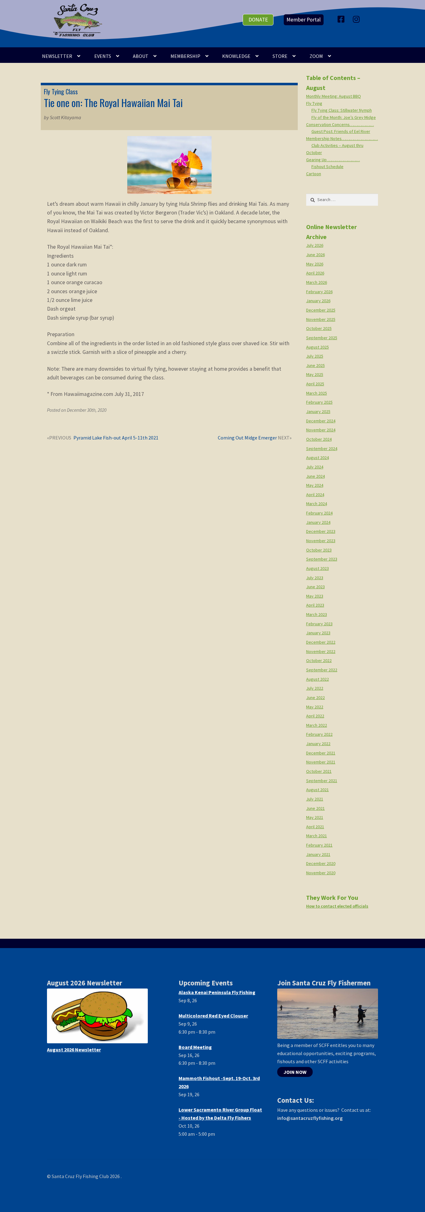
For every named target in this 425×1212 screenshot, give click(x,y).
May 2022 (314, 707)
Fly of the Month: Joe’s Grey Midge (343, 117)
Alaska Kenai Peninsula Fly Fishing (217, 992)
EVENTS (102, 56)
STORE (280, 56)
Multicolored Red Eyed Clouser (213, 1015)
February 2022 (319, 734)
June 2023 (315, 587)
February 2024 (319, 513)
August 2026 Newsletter (74, 1049)
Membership (185, 56)
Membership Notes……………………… (342, 138)
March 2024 (316, 503)
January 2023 (318, 633)
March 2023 (316, 614)
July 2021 (314, 799)
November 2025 (320, 319)
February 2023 (319, 624)
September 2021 (321, 780)
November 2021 (320, 762)
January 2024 (318, 522)
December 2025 (320, 310)
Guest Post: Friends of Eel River (340, 131)
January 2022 (318, 743)
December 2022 (320, 642)
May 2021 (314, 817)
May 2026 (314, 264)
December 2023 (320, 531)
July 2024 (314, 467)
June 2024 (315, 476)
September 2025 (321, 338)
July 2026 (314, 245)
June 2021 (315, 808)
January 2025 (318, 411)
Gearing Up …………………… (333, 159)
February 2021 (319, 845)
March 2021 (316, 836)
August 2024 (317, 457)
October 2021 (319, 771)
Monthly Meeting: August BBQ (333, 96)
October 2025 (319, 328)
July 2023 (314, 577)
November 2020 (320, 873)
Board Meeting (195, 1047)
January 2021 (318, 854)
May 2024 (314, 485)
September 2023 (321, 559)
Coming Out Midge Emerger (247, 438)
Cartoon (313, 173)
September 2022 (321, 670)
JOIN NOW (294, 1072)
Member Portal (304, 19)
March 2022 (316, 725)
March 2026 (316, 282)
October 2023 (319, 550)
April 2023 (315, 605)
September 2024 (321, 448)
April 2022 (315, 716)
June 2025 (315, 365)
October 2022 (319, 660)
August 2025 (317, 347)
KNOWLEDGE (236, 56)
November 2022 (320, 651)
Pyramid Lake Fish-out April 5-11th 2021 (115, 438)
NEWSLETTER (57, 56)
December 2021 (320, 753)
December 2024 (320, 421)
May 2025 (314, 374)
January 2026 (318, 300)
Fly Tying (314, 103)
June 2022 (315, 697)
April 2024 (315, 494)
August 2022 (317, 679)
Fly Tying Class (61, 91)
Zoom (316, 56)
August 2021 (317, 789)
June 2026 (315, 254)
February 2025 (319, 402)
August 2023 (317, 568)
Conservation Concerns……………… (340, 124)
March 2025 (316, 393)
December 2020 (320, 863)
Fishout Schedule (327, 166)
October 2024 (319, 439)
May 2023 (314, 596)
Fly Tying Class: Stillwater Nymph (341, 110)
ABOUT (140, 56)
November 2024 (320, 430)
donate (258, 19)
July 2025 (314, 356)
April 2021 (315, 826)
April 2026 (315, 273)
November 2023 (320, 540)
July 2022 (314, 688)
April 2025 (315, 384)
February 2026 (319, 291)
